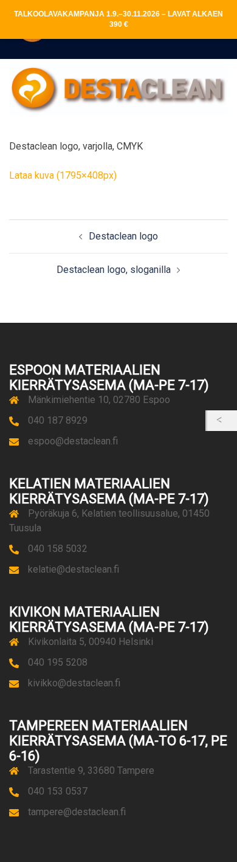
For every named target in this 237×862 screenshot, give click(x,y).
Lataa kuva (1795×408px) (63, 175)
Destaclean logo (123, 236)
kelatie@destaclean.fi (73, 569)
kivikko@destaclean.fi (74, 683)
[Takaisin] (222, 420)
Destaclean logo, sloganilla (114, 269)
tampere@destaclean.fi (77, 812)
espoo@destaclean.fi (73, 441)
